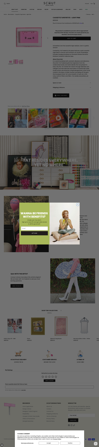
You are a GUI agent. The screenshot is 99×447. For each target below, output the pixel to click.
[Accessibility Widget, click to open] (2, 445)
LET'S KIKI (34, 233)
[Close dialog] (77, 204)
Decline (70, 443)
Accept (49, 443)
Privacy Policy (57, 439)
